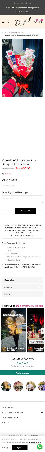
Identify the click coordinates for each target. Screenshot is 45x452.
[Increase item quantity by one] (12, 211)
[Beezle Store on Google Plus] (26, 3)
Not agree (6, 447)
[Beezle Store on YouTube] (30, 3)
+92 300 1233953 (22, 12)
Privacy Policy (35, 442)
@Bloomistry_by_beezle (29, 305)
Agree (19, 447)
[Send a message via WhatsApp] (40, 447)
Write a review (23, 373)
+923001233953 (27, 267)
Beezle (8, 173)
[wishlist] (35, 22)
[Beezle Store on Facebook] (14, 3)
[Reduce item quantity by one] (4, 211)
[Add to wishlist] (40, 211)
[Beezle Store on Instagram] (22, 3)
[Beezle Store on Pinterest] (18, 3)
